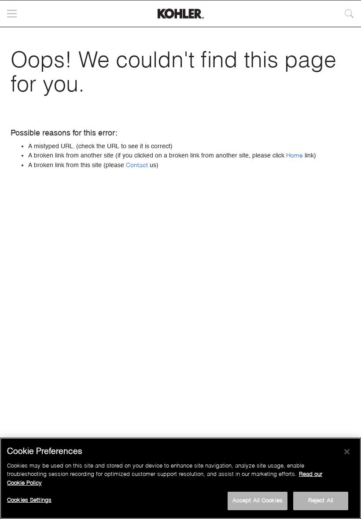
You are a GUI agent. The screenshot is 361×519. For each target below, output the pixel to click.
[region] (180, 478)
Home (294, 156)
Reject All (320, 501)
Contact (137, 165)
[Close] (347, 451)
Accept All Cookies (257, 501)
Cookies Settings (29, 500)
